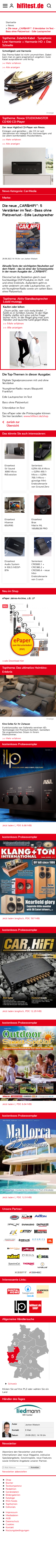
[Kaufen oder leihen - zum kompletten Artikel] (28, 350)
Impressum (12, 1512)
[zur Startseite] (30, 5)
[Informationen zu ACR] (14, 1217)
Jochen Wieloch (32, 1425)
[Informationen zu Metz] (28, 1249)
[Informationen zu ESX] (13, 1233)
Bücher (9, 1482)
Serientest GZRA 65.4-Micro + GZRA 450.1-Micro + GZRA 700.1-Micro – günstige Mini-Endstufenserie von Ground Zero (40, 476)
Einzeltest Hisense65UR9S (10, 522)
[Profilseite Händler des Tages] (28, 1410)
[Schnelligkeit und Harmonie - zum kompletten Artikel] (28, 90)
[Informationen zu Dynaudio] (28, 1224)
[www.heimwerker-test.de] (42, 1296)
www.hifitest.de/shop (36, 416)
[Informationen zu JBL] (50, 1242)
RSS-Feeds (11, 1500)
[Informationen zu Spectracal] (14, 1264)
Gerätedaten (12, 1491)
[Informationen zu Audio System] (27, 1217)
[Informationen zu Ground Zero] (9, 1240)
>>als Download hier (13, 660)
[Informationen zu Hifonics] (38, 1240)
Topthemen (11, 1503)
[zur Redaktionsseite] (6, 1429)
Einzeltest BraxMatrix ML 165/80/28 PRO (39, 524)
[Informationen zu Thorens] (29, 1264)
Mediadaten (12, 1515)
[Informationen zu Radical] (42, 1257)
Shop (8, 1479)
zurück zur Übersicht (13, 423)
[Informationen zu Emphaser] (42, 1225)
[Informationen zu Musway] (42, 1248)
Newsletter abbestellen (14, 1471)
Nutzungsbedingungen (17, 1530)
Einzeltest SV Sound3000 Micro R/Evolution (11, 470)
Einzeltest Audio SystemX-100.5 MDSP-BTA (13, 566)
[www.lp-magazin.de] (21, 1312)
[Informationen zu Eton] (26, 1232)
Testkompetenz (14, 1485)
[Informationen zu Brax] (13, 1225)
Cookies (10, 1524)
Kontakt (10, 1527)
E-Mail (28, 1430)
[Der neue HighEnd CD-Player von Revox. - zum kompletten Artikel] (28, 167)
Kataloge (10, 1497)
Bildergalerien (13, 1494)
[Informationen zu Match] (13, 1248)
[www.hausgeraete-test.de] (28, 1296)
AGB (8, 1518)
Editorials (11, 1506)
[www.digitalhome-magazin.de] (13, 1296)
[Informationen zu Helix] (24, 1241)
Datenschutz (12, 1521)
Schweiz (12, 1383)
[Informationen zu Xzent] (21, 1272)
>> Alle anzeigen (11, 67)
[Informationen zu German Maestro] (40, 1232)
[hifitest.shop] (35, 1312)
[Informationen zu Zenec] (35, 1272)
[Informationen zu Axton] (40, 1216)
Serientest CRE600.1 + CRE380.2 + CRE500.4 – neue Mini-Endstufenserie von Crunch (40, 570)
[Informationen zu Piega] (28, 1256)
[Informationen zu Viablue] (42, 1265)
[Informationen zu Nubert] (13, 1256)
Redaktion (11, 1488)
